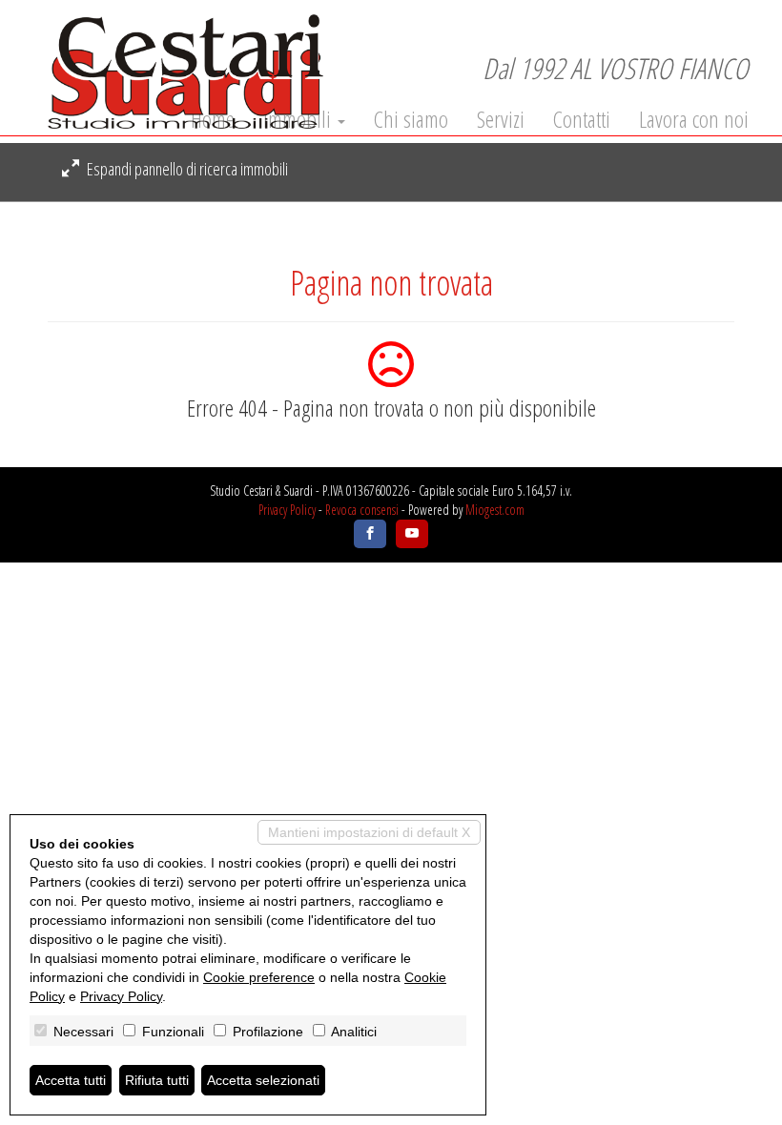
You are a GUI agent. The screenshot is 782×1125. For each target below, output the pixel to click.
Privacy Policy (287, 510)
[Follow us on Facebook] (370, 534)
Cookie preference (259, 977)
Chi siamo (411, 119)
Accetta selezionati (263, 1080)
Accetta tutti (70, 1080)
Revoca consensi (362, 510)
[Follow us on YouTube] (412, 534)
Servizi (501, 119)
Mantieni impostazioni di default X (369, 832)
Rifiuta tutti (157, 1080)
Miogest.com (495, 510)
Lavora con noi (694, 119)
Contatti (581, 119)
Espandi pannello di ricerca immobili (186, 168)
